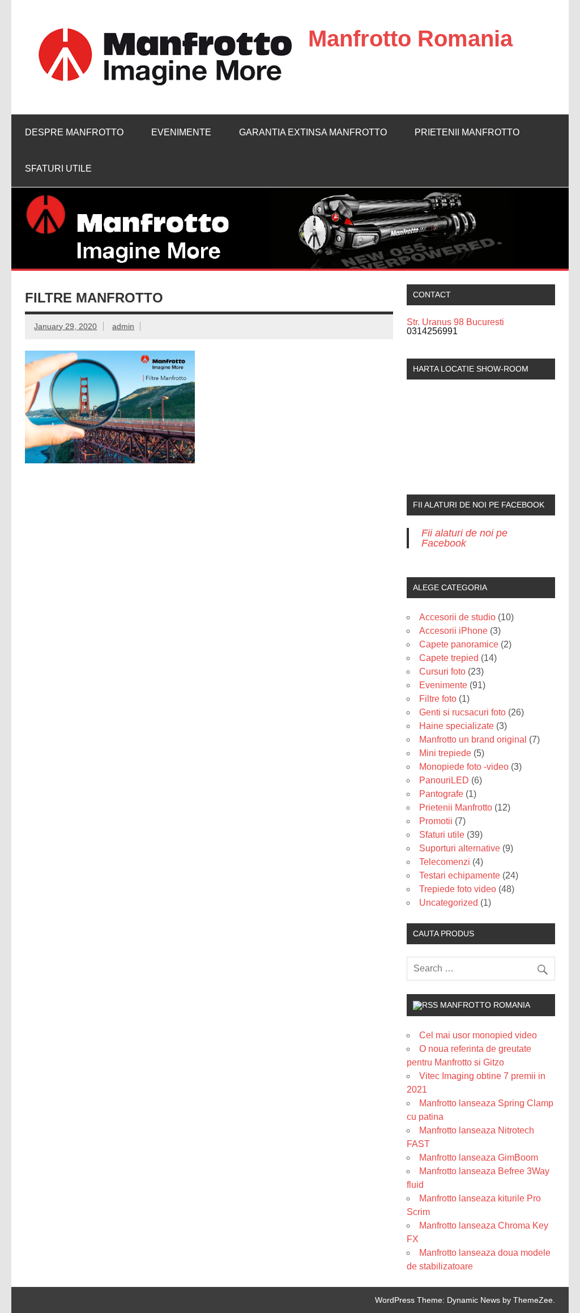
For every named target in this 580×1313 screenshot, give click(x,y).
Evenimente (181, 132)
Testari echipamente (459, 875)
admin (123, 326)
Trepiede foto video (457, 889)
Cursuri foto (442, 671)
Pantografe (441, 794)
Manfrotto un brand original (473, 739)
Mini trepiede (445, 753)
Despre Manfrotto (74, 132)
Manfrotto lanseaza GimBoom (478, 1157)
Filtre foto (438, 699)
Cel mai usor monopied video (478, 1035)
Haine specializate (456, 726)
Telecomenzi (444, 862)
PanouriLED (444, 780)
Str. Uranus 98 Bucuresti (455, 322)
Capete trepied (449, 658)
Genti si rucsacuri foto (462, 712)
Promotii (436, 821)
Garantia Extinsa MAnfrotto (313, 132)
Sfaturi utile (58, 168)
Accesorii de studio (457, 617)
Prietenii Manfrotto (467, 132)
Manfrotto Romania (410, 38)
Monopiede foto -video (464, 766)
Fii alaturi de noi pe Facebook (478, 504)
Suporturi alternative (459, 848)
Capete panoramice (458, 644)
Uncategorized (448, 902)
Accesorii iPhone (453, 631)
